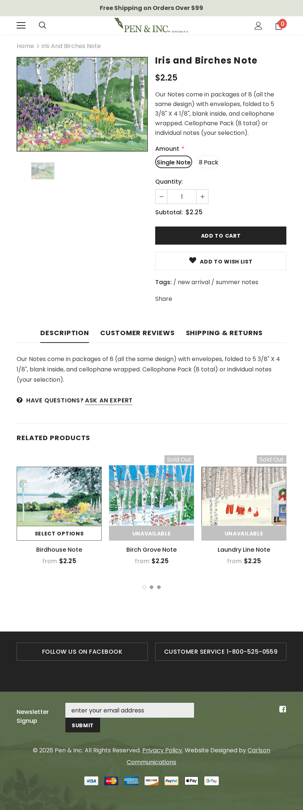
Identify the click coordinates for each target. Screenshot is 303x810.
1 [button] (144, 587)
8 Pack (208, 162)
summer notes (237, 282)
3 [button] (159, 587)
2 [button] (151, 587)
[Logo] (151, 25)
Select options (59, 533)
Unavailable (151, 533)
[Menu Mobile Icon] (21, 25)
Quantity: (169, 181)
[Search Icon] (42, 25)
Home (25, 46)
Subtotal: (169, 212)
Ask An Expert (109, 400)
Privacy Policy (162, 750)
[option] (82, 104)
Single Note (174, 162)
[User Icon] (258, 26)
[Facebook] (281, 709)
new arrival (194, 282)
